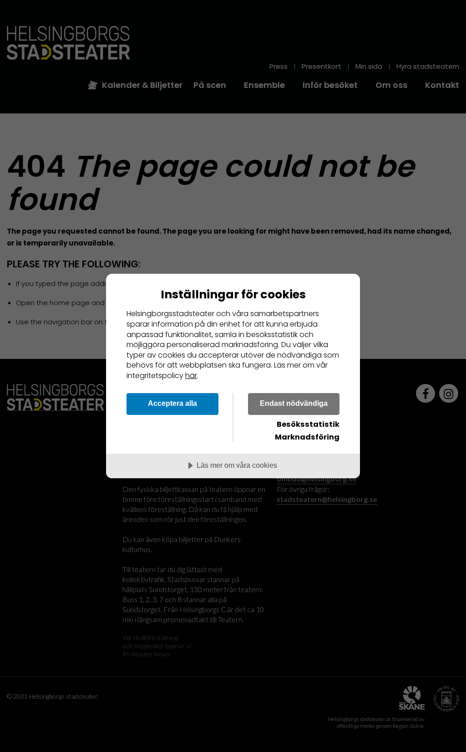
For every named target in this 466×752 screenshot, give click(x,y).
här (191, 375)
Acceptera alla (172, 403)
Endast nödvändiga (294, 403)
